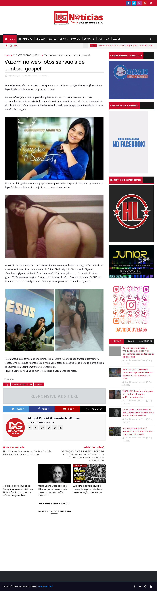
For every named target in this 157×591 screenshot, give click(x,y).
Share (45, 409)
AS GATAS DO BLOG (22, 55)
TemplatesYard (45, 586)
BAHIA (52, 38)
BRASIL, (45, 75)
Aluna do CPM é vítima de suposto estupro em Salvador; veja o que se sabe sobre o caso (138, 374)
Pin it (71, 409)
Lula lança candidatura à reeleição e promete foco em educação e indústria (88, 489)
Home (11, 38)
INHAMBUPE (25, 38)
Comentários (146, 342)
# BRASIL (39, 384)
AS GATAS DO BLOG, (31, 75)
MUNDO (75, 38)
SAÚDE (117, 38)
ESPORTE (89, 38)
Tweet (20, 409)
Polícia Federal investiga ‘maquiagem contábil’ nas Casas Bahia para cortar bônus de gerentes (18, 490)
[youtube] (144, 3)
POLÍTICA (103, 38)
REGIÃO (40, 38)
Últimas (116, 341)
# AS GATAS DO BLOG (22, 384)
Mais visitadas (131, 342)
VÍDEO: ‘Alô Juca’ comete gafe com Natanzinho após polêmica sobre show (138, 394)
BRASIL (64, 38)
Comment (97, 409)
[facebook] (128, 3)
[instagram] (139, 3)
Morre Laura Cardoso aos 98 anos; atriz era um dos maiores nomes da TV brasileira (52, 490)
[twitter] (134, 3)
